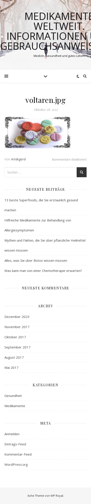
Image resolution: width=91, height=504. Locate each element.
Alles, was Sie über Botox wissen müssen (35, 260)
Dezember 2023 (17, 316)
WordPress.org (16, 464)
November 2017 (17, 327)
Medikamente (14, 406)
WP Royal (57, 496)
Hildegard (18, 159)
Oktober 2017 (15, 337)
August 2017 (14, 357)
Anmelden (11, 434)
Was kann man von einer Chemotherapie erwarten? (43, 270)
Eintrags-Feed (15, 444)
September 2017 (17, 347)
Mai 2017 (11, 367)
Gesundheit (13, 395)
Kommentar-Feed (18, 454)
